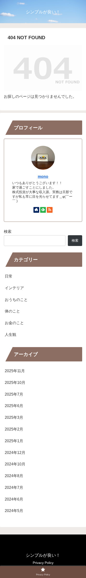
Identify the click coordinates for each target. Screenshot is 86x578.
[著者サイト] (36, 210)
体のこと (12, 311)
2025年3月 (14, 417)
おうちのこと (16, 300)
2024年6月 (14, 499)
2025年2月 (14, 429)
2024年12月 (15, 453)
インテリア (14, 288)
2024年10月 (15, 464)
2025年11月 (15, 371)
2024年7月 (14, 487)
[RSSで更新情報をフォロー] (50, 210)
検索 (7, 231)
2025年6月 (14, 406)
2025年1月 (14, 441)
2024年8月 (14, 476)
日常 (8, 276)
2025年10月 (15, 383)
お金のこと (14, 323)
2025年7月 (14, 394)
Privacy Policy (43, 563)
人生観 (10, 335)
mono (43, 176)
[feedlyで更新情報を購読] (43, 210)
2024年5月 (14, 511)
